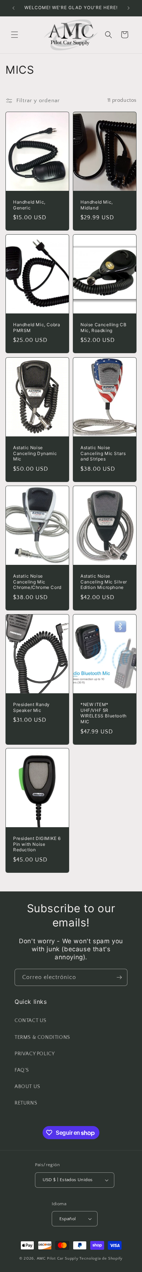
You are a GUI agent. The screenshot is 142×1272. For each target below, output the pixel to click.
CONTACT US (31, 1021)
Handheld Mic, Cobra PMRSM (36, 327)
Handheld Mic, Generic (29, 205)
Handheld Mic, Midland (96, 205)
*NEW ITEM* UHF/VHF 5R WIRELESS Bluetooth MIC (103, 713)
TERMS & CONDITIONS (42, 1037)
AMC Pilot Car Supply (58, 1258)
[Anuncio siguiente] (129, 8)
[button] (15, 35)
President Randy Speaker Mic (31, 707)
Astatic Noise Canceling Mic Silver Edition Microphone (103, 581)
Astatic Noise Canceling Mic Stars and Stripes (103, 453)
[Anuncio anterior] (13, 8)
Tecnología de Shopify (101, 1258)
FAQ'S (22, 1070)
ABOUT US (27, 1087)
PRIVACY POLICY (35, 1054)
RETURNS (26, 1103)
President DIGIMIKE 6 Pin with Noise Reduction (37, 844)
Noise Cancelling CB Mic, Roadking (103, 327)
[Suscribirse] (119, 977)
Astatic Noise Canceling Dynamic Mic (35, 453)
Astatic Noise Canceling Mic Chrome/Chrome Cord (37, 581)
